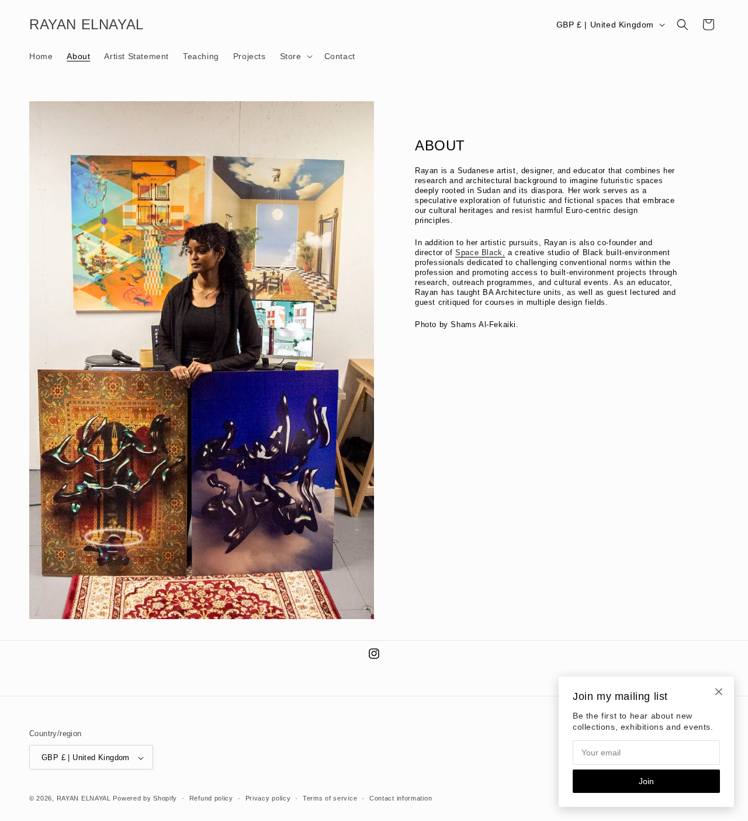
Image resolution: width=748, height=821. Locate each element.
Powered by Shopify (145, 798)
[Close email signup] (719, 692)
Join (646, 781)
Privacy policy (268, 798)
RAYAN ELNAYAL (84, 798)
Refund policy (211, 798)
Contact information (400, 798)
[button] (295, 56)
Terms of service (330, 798)
